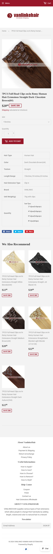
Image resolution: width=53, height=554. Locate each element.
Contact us (26, 496)
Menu (7, 3)
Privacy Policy (26, 457)
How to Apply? (26, 467)
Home (4, 31)
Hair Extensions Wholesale (26, 499)
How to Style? (26, 480)
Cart (49, 3)
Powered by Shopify (25, 544)
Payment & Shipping (27, 450)
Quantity (5, 129)
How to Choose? (26, 473)
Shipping (5, 110)
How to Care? (26, 470)
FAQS (26, 493)
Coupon (26, 489)
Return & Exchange (26, 454)
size (3, 117)
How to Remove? (26, 477)
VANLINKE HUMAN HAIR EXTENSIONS (28, 542)
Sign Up (46, 526)
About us (26, 447)
